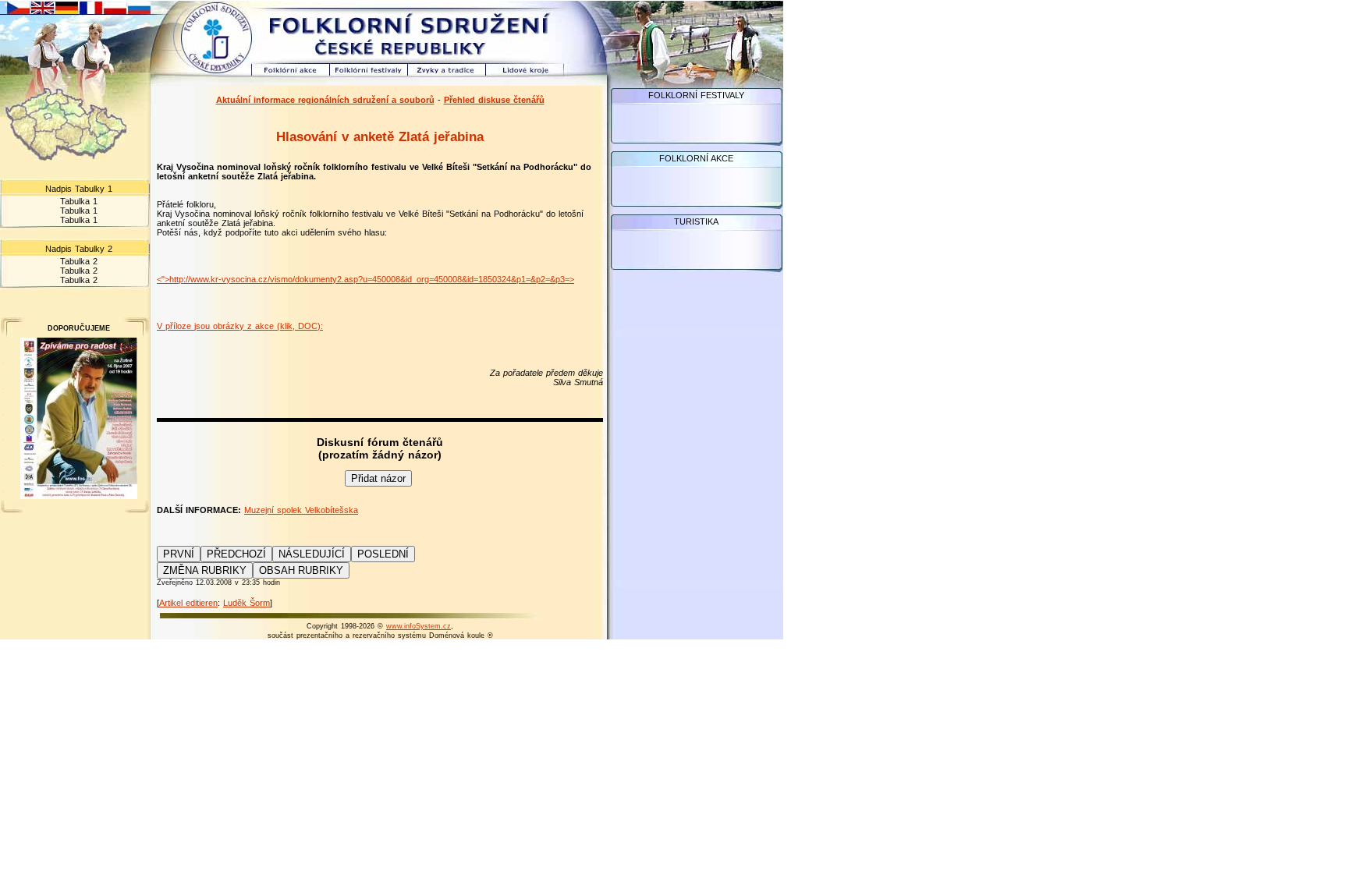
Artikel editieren (188, 602)
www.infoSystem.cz (418, 626)
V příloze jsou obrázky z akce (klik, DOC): (240, 326)
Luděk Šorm (246, 602)
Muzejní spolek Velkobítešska (301, 510)
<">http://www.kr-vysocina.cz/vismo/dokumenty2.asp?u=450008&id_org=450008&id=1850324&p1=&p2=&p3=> (365, 279)
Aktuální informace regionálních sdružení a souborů (325, 99)
